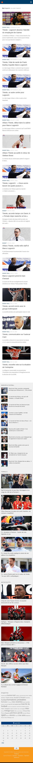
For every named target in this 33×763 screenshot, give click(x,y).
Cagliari (17, 695)
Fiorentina (27, 697)
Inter (13, 702)
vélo (13, 717)
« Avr (2, 743)
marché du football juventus (23, 706)
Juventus (18, 702)
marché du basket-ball (14, 704)
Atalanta (3, 695)
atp (6, 695)
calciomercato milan (24, 695)
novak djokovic (20, 710)
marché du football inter (11, 706)
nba (15, 711)
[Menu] (31, 2)
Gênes (10, 702)
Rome (28, 713)
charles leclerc (9, 697)
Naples (12, 711)
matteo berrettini (13, 708)
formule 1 (4, 702)
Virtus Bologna (8, 717)
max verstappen (21, 708)
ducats (16, 697)
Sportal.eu (20, 755)
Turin (16, 715)
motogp (7, 711)
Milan (27, 708)
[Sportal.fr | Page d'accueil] (3, 2)
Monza (2, 710)
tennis (12, 715)
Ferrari (22, 697)
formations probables (16, 700)
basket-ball (6, 27)
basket (4, 210)
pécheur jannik (16, 713)
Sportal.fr (26, 755)
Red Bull (25, 713)
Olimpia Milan (26, 711)
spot (3, 715)
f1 (19, 697)
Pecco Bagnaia (5, 713)
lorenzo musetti (4, 704)
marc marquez (5, 708)
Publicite (16, 753)
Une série (22, 715)
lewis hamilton (26, 702)
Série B (8, 715)
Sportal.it (14, 755)
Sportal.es (16, 757)
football (4, 700)
